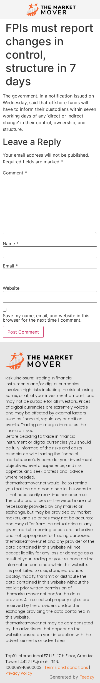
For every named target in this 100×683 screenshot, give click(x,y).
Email (10, 266)
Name (11, 243)
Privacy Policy (19, 673)
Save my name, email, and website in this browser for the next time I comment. (46, 317)
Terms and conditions (66, 667)
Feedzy (86, 677)
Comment (15, 173)
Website (11, 288)
